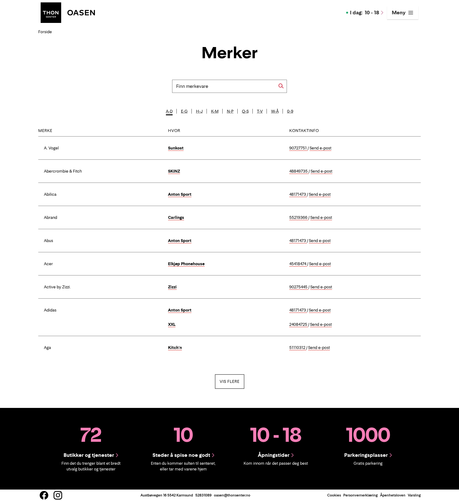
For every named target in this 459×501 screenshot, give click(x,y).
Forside (45, 31)
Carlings (176, 217)
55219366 (298, 217)
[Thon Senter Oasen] (68, 12)
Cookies (334, 495)
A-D (169, 111)
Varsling (414, 495)
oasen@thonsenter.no (232, 495)
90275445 (298, 287)
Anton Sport (179, 194)
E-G (184, 111)
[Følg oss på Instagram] (58, 495)
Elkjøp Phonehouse (186, 263)
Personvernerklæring (360, 495)
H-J (199, 111)
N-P (230, 111)
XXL (171, 324)
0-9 (290, 111)
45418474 (298, 264)
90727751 (298, 148)
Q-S (245, 111)
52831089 (203, 495)
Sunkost (176, 148)
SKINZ (174, 171)
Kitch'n (175, 347)
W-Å (275, 111)
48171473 (298, 194)
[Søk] (281, 86)
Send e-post (320, 148)
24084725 (298, 324)
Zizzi (172, 287)
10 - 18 (364, 13)
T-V (260, 111)
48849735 (299, 171)
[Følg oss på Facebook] (44, 495)
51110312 (297, 347)
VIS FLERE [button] (232, 381)
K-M (215, 111)
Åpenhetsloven (392, 495)
